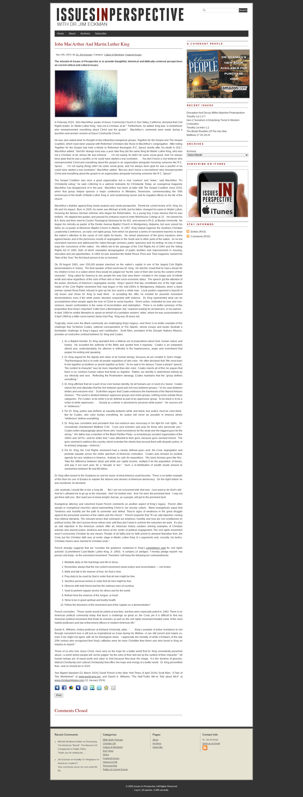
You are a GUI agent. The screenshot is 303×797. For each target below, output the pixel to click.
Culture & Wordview (114, 54)
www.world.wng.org (90, 676)
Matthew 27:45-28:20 (198, 135)
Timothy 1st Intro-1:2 (198, 127)
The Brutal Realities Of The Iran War (207, 131)
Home (60, 33)
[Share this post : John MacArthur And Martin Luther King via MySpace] (78, 689)
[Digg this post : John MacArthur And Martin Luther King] (57, 689)
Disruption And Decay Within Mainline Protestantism (216, 112)
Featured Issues (133, 54)
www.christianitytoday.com (69, 680)
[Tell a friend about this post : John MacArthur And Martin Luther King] (113, 689)
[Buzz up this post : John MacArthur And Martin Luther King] (71, 689)
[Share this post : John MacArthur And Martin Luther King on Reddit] (85, 689)
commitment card (156, 548)
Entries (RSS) (198, 231)
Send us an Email (211, 743)
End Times (108, 751)
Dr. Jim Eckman (84, 54)
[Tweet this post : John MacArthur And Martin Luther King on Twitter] (99, 689)
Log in (137, 790)
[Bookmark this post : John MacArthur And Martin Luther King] (106, 689)
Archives (85, 33)
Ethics (106, 754)
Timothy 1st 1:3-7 (196, 116)
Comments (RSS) (200, 236)
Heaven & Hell (110, 762)
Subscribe (100, 33)
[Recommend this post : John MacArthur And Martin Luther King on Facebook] (64, 689)
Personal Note (110, 765)
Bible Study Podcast (113, 739)
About (72, 33)
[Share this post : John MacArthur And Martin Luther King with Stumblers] (92, 689)
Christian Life (109, 743)
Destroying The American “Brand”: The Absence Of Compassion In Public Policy (77, 745)
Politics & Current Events (115, 769)
